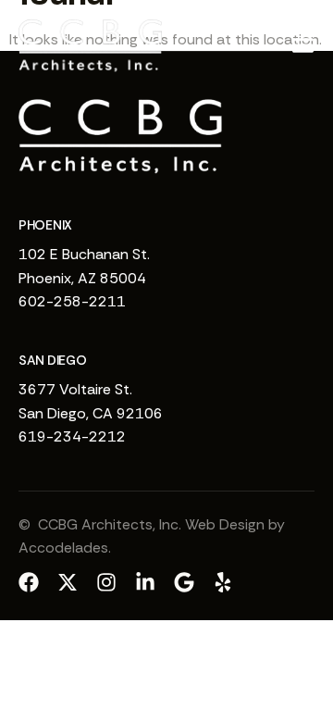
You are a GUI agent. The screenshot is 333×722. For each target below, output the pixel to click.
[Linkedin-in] (145, 582)
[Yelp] (223, 582)
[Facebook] (28, 582)
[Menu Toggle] (302, 44)
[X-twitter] (67, 582)
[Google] (184, 582)
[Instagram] (106, 582)
